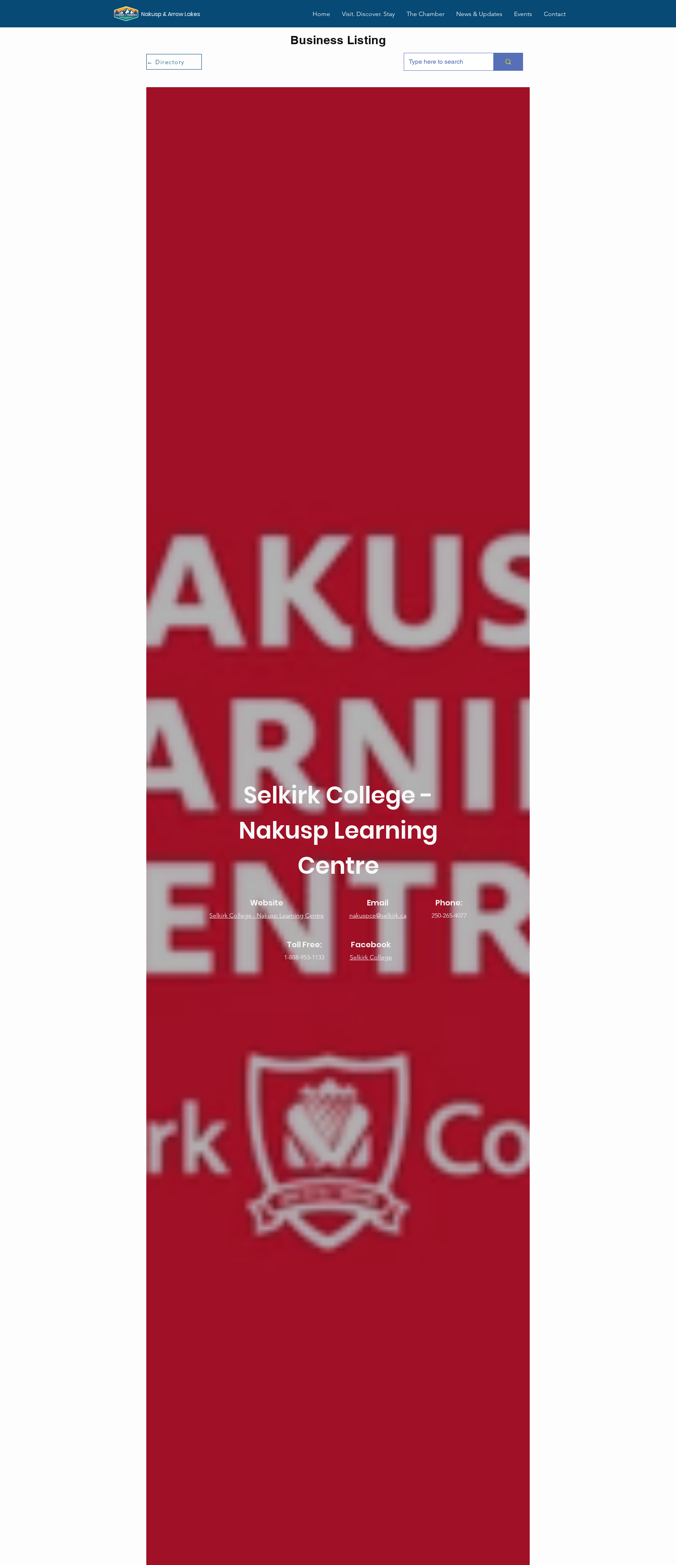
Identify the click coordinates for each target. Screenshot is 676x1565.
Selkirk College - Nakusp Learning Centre (266, 915)
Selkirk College (371, 957)
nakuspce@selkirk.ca (377, 915)
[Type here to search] (508, 61)
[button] (425, 14)
